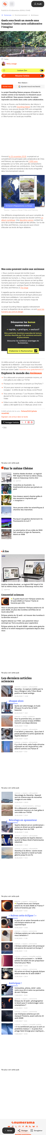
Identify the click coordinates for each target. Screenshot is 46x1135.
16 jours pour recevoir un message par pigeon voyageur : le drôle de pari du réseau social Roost (23, 388)
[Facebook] (23, 1126)
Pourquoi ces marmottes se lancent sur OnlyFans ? (23, 383)
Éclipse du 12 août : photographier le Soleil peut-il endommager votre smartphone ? (29, 1003)
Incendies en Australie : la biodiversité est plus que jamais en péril (27, 487)
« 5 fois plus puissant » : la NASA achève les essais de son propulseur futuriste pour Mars (29, 960)
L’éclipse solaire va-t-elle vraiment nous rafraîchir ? (29, 934)
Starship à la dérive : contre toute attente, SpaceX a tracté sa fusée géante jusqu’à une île (28, 853)
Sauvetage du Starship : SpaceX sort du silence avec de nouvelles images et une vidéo (28, 797)
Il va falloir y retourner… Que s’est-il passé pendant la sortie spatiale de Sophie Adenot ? (29, 733)
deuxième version (26, 220)
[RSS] (30, 1126)
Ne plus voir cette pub (10, 463)
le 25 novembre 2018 (17, 156)
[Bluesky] (33, 1126)
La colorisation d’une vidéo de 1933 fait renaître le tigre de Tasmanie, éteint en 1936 (27, 532)
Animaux (35, 15)
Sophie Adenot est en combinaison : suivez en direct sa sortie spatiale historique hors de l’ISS (29, 827)
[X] (16, 1126)
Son (5, 427)
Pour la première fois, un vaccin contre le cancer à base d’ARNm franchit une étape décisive (28, 721)
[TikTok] (12, 1126)
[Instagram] (19, 1126)
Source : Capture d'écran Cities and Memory (21, 210)
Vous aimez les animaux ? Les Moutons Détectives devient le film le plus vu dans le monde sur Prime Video (23, 396)
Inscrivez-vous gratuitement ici (31, 369)
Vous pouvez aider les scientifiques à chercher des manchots (28, 508)
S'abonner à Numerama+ (21, 351)
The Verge (24, 287)
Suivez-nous (7, 86)
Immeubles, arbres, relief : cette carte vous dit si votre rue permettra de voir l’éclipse (29, 990)
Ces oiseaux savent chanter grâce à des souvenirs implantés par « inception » (27, 498)
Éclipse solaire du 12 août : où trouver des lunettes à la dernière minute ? (22, 616)
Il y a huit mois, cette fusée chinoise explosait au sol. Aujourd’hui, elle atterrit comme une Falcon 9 (29, 746)
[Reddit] (26, 1126)
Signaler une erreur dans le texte (14, 417)
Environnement (21, 15)
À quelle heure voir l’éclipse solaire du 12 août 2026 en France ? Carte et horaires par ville (27, 601)
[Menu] (12, 4)
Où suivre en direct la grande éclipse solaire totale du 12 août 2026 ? (30, 972)
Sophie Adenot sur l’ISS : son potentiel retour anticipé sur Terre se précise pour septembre (20, 622)
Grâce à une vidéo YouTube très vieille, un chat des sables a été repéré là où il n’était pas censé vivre (23, 403)
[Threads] (37, 1126)
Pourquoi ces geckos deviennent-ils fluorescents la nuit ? (27, 520)
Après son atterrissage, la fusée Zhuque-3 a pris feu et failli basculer (27, 708)
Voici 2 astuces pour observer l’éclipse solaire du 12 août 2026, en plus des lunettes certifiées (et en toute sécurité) (22, 610)
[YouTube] (9, 1126)
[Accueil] (5, 4)
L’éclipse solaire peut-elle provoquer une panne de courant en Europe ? (29, 947)
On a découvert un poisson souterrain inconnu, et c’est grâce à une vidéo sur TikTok (23, 378)
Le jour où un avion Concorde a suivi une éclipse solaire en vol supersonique (30, 922)
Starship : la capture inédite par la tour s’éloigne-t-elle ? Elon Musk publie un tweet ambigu (29, 691)
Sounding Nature (23, 107)
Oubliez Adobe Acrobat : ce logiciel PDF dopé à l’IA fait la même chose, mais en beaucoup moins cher (27, 476)
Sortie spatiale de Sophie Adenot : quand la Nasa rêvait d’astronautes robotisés (29, 840)
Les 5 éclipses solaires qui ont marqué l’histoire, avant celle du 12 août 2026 (29, 1016)
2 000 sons (33, 161)
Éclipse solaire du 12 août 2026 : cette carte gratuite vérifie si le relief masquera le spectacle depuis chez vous (22, 628)
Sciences (7, 15)
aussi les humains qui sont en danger (22, 310)
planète (18, 111)
